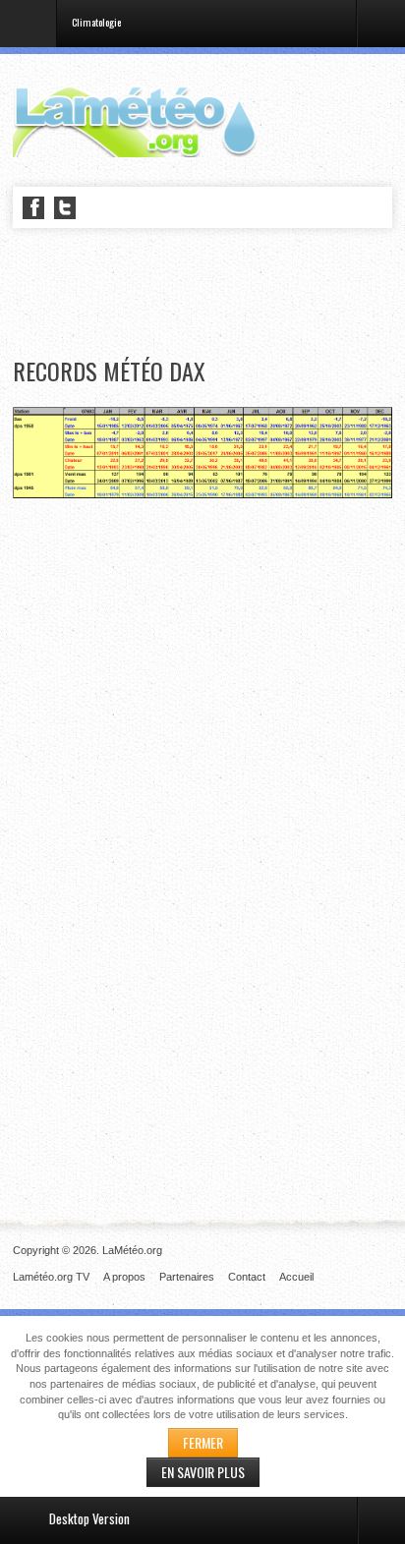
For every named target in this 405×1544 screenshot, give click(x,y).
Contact (246, 1277)
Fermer (203, 1442)
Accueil (296, 1277)
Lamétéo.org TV (51, 1277)
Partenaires (186, 1277)
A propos (124, 1277)
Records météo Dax (109, 371)
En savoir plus (203, 1471)
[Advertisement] (208, 293)
